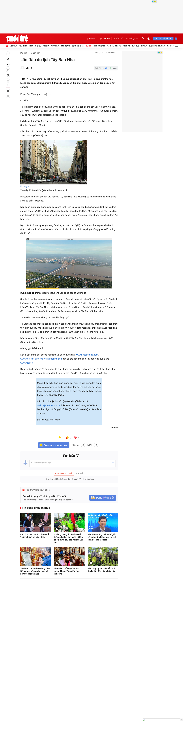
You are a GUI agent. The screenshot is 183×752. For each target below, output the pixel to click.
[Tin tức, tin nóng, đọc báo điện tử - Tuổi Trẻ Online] (17, 39)
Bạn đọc (170, 46)
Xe (83, 46)
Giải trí (118, 46)
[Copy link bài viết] (89, 445)
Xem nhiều (23, 46)
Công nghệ (76, 46)
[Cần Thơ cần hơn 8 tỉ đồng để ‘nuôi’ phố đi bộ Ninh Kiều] (35, 522)
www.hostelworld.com (87, 354)
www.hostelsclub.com (31, 359)
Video (31, 46)
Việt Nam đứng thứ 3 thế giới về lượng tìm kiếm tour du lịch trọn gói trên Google (102, 537)
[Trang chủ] (7, 46)
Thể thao (126, 46)
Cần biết (119, 39)
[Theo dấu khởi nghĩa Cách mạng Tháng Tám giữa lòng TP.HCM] (69, 556)
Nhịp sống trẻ (99, 46)
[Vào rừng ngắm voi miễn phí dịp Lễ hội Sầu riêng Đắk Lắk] (103, 556)
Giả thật (161, 46)
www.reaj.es (26, 363)
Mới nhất (13, 46)
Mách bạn (35, 53)
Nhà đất (144, 46)
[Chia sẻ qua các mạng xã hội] (96, 445)
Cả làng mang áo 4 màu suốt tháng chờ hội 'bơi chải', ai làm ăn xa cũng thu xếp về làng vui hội (68, 538)
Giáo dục (135, 46)
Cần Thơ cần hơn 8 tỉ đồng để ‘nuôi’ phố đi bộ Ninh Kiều (34, 535)
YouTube (106, 39)
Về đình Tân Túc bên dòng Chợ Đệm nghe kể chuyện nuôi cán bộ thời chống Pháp (35, 571)
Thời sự (38, 46)
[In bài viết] (8, 96)
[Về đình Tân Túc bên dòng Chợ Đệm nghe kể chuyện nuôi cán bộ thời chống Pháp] (35, 556)
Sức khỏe (153, 46)
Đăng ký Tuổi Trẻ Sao (163, 39)
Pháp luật (55, 46)
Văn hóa (110, 46)
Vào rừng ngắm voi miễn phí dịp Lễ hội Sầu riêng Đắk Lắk (101, 569)
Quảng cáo (133, 39)
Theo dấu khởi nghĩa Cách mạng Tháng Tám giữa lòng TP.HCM (67, 571)
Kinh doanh (65, 46)
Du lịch (89, 46)
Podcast (92, 39)
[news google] (106, 68)
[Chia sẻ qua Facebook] (83, 445)
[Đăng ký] (102, 498)
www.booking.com (53, 359)
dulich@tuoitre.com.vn (48, 405)
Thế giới (46, 46)
